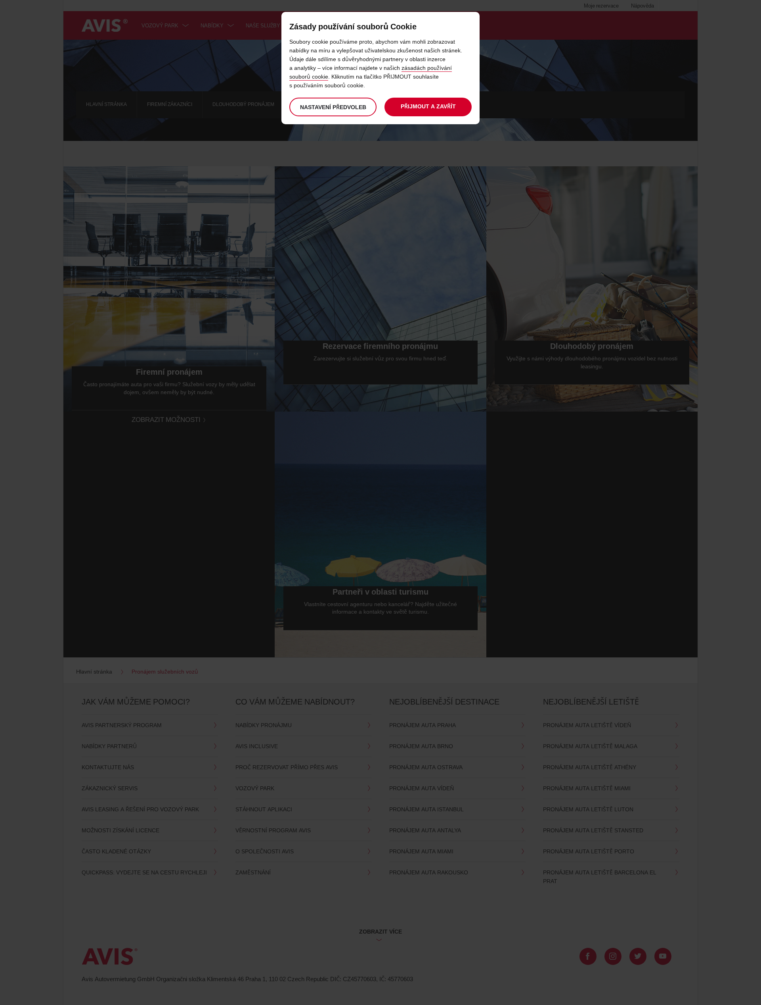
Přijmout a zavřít (428, 106)
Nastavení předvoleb (333, 107)
